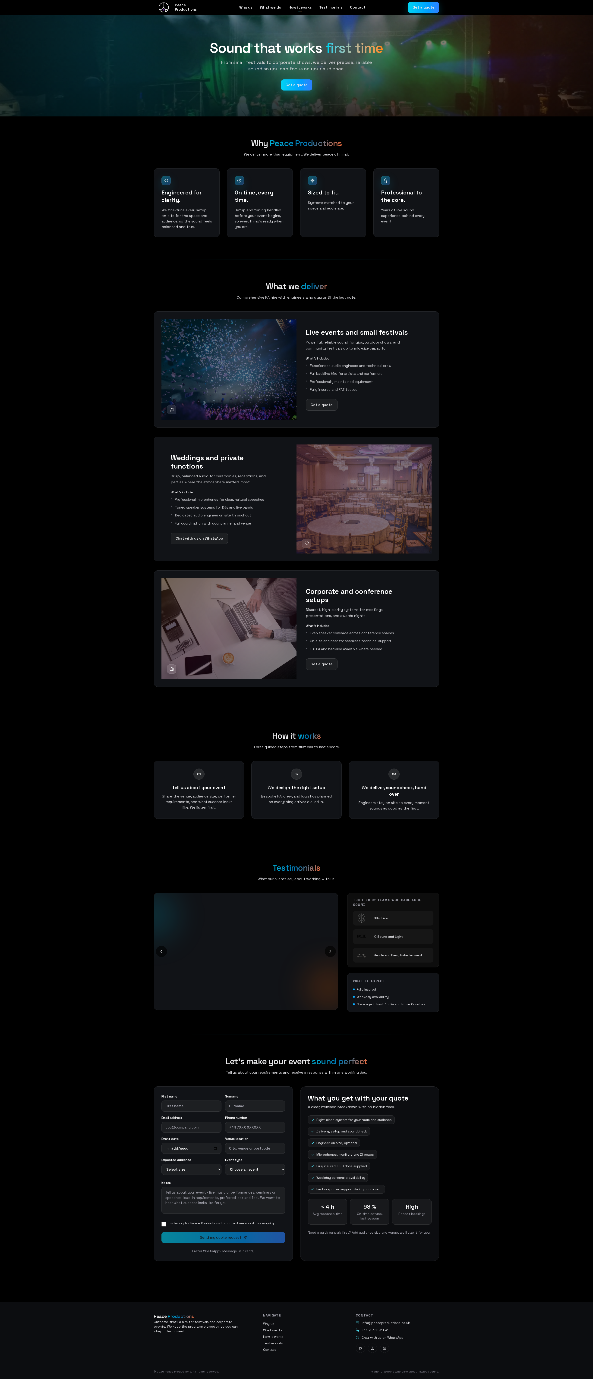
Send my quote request (220, 1237)
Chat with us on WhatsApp (199, 538)
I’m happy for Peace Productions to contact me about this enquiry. (222, 1223)
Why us (245, 7)
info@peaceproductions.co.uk (386, 1323)
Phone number (236, 1118)
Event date (170, 1139)
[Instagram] (372, 1348)
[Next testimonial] (330, 949)
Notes (166, 1183)
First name (169, 1096)
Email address (171, 1118)
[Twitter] (360, 1348)
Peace (174, 1316)
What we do (270, 7)
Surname (231, 1096)
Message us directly (238, 1251)
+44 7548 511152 (375, 1330)
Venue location (236, 1139)
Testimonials (331, 7)
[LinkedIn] (384, 1348)
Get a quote (424, 7)
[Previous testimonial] (161, 949)
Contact (358, 7)
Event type (233, 1160)
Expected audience (176, 1160)
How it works (300, 7)
